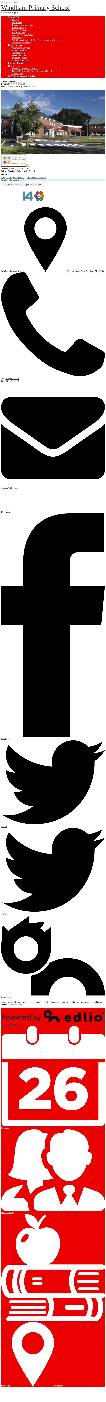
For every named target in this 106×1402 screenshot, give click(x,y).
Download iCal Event (36, 177)
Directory (18, 86)
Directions (58, 1386)
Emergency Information (22, 25)
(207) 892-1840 (12, 378)
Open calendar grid (33, 184)
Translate (22, 84)
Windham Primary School (12, 180)
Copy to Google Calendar (12, 177)
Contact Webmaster (9, 488)
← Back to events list (12, 184)
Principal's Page (19, 27)
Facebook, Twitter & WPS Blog (26, 68)
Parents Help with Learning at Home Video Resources (35, 71)
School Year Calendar (21, 42)
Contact (15, 20)
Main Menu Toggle (9, 12)
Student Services (19, 58)
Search (34, 86)
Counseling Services (21, 48)
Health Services (19, 55)
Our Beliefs (17, 22)
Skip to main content (10, 2)
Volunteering (17, 73)
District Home (7, 86)
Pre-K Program (18, 32)
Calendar (27, 86)
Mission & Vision (19, 30)
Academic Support (20, 60)
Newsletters (17, 37)
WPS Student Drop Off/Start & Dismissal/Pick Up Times (37, 40)
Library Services (19, 50)
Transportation (18, 53)
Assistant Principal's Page (23, 35)
